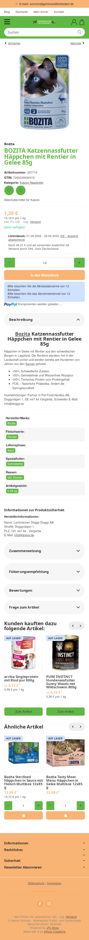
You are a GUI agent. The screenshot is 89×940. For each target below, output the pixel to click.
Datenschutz (36, 883)
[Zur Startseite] (44, 22)
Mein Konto (41, 12)
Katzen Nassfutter (31, 182)
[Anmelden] (74, 22)
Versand (35, 222)
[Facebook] (40, 903)
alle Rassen (15, 477)
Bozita (22, 333)
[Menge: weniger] (9, 263)
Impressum (54, 883)
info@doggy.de (24, 535)
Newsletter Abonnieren (23, 867)
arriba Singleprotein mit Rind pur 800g (21, 678)
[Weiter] (81, 626)
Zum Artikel (23, 711)
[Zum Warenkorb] (82, 22)
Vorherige (14, 43)
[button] (44, 319)
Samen (30, 363)
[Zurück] (73, 626)
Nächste (75, 43)
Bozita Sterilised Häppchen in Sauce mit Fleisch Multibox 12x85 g (23, 782)
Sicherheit (12, 860)
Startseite (22, 12)
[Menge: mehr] (79, 263)
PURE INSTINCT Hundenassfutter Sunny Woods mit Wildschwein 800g (61, 682)
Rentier (12, 437)
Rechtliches (13, 849)
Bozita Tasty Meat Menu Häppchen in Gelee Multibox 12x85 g (64, 782)
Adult (10, 450)
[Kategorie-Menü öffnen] (7, 22)
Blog (7, 12)
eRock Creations (55, 931)
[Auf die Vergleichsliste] (21, 190)
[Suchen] (79, 32)
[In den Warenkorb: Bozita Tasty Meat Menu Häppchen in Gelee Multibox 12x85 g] (65, 815)
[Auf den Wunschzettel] (9, 190)
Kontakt (59, 12)
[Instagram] (49, 903)
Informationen (16, 843)
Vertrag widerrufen (44, 891)
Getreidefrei (15, 464)
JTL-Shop (53, 928)
